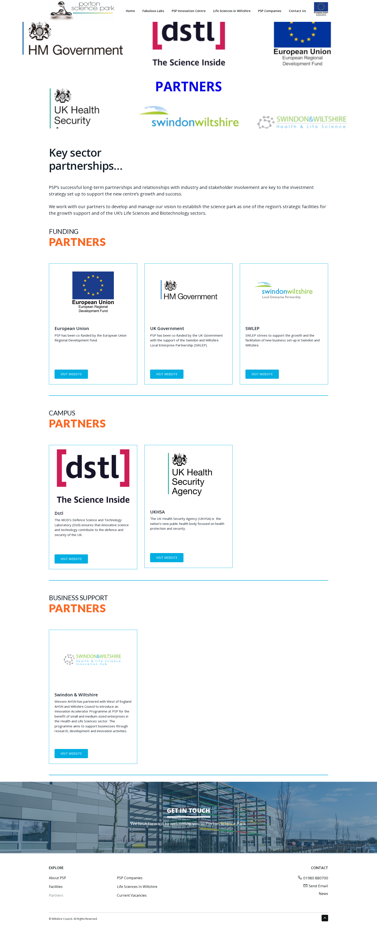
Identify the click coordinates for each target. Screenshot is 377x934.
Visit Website (71, 374)
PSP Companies (129, 877)
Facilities (56, 886)
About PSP (57, 877)
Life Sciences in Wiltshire (137, 886)
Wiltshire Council (62, 919)
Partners (56, 895)
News (323, 893)
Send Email (318, 885)
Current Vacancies (132, 895)
